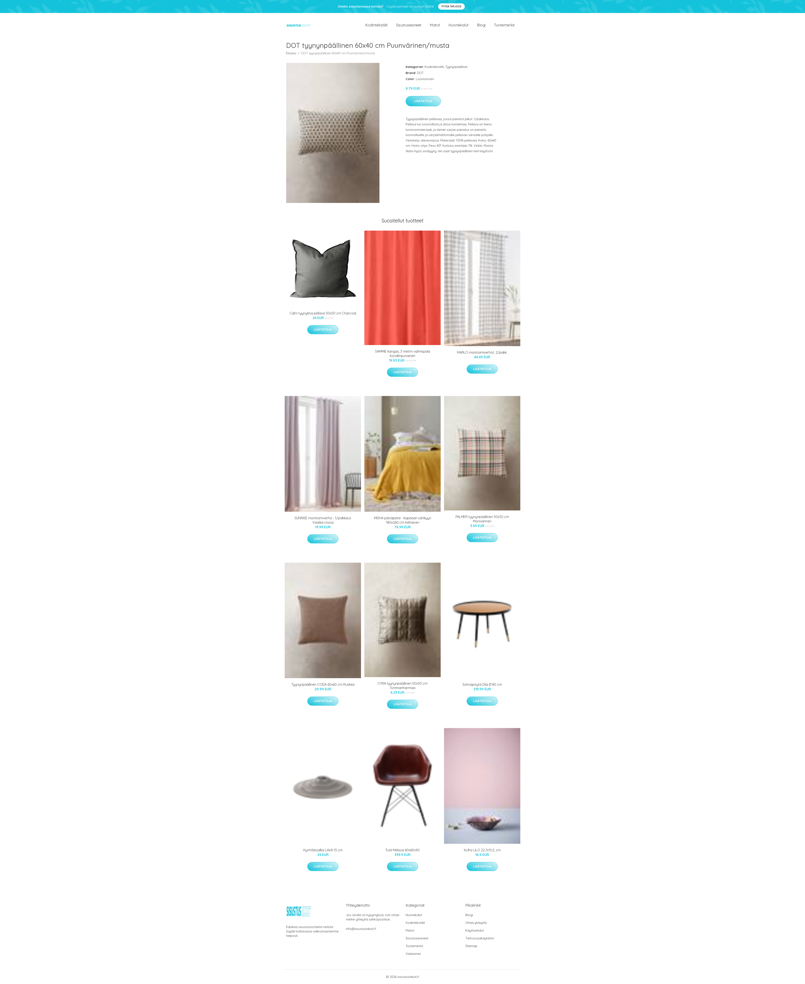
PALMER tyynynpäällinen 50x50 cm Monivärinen (482, 519)
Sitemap (471, 946)
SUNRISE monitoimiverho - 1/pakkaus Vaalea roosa (323, 520)
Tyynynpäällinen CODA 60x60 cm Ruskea (322, 684)
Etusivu (291, 53)
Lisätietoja (423, 101)
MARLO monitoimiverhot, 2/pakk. (482, 352)
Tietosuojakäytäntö (479, 938)
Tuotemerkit (504, 25)
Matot (435, 25)
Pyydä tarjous (451, 6)
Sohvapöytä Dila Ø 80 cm (482, 684)
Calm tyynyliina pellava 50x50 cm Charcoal (323, 313)
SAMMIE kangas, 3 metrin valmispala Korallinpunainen (402, 353)
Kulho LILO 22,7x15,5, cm (482, 850)
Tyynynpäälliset (456, 67)
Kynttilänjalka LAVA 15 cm (323, 850)
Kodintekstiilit (376, 25)
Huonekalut (458, 25)
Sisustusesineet (408, 25)
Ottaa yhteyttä (476, 923)
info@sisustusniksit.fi (361, 929)
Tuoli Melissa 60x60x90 (402, 850)
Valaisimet (413, 954)
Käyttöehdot (474, 930)
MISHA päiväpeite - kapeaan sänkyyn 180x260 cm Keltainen (402, 520)
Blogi (481, 25)
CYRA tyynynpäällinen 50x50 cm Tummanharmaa (402, 685)
